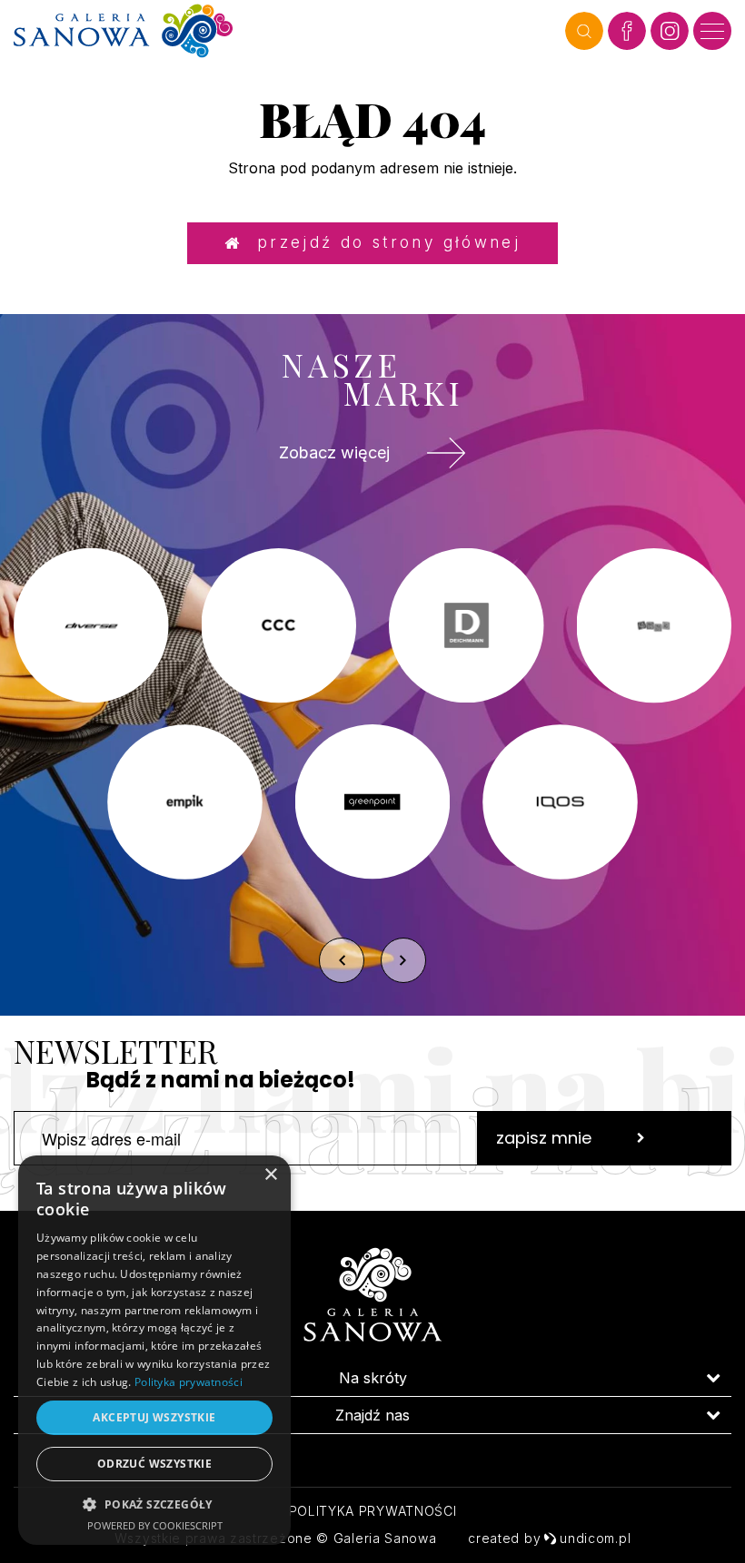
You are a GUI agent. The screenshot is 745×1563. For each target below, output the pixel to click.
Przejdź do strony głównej (381, 242)
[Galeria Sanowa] (285, 31)
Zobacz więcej (334, 452)
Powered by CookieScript (155, 1525)
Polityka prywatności (373, 1511)
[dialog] (154, 1350)
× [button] (270, 1175)
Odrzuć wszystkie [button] (154, 1463)
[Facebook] (627, 31)
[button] (154, 1503)
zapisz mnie (543, 1137)
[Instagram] (670, 31)
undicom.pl (595, 1538)
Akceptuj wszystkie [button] (154, 1417)
